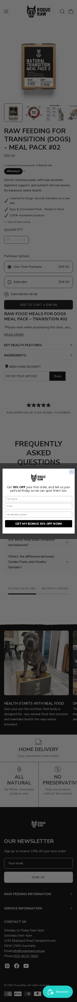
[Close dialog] (71, 472)
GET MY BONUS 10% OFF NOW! (38, 523)
